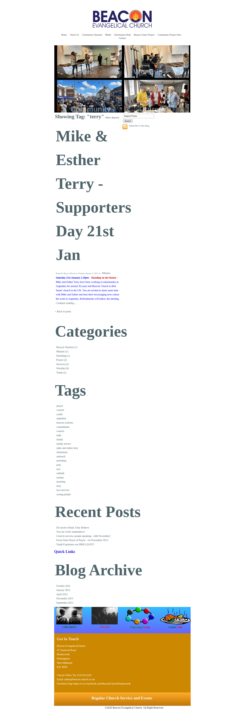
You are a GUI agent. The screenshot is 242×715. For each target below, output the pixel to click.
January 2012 (63, 590)
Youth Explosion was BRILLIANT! (75, 544)
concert (60, 410)
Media (108, 35)
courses (60, 431)
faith (58, 435)
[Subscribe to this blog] (125, 126)
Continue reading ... (66, 303)
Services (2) (62, 364)
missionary (62, 452)
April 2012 (62, 594)
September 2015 (64, 602)
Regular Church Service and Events (122, 698)
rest (58, 469)
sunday (60, 477)
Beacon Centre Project (144, 35)
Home (64, 35)
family (59, 439)
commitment (62, 427)
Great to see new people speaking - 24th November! (83, 536)
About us (74, 35)
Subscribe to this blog (139, 125)
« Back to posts (63, 311)
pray (58, 464)
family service (63, 443)
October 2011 (63, 586)
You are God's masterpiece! (70, 531)
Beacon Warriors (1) (66, 347)
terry (58, 486)
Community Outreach (92, 35)
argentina (61, 418)
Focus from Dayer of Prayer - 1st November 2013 (82, 540)
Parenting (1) (63, 355)
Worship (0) (62, 368)
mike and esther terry (67, 448)
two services (62, 490)
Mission (106, 273)
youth (59, 414)
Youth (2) (61, 372)
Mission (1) (62, 351)
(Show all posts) (112, 117)
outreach (60, 456)
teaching (60, 481)
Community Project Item (169, 35)
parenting (61, 460)
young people (63, 494)
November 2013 (64, 598)
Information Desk (122, 35)
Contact (122, 38)
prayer (59, 405)
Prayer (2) (61, 359)
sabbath (60, 473)
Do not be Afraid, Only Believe (72, 527)
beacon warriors (64, 422)
